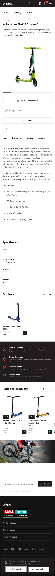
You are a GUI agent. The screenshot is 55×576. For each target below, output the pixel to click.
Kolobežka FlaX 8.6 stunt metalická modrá (11, 422)
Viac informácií (34, 564)
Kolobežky (17, 13)
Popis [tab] (5, 138)
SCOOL (6, 20)
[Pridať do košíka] (25, 333)
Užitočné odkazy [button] (9, 530)
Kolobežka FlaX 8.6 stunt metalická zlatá (37, 422)
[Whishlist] (40, 3)
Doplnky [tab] (29, 138)
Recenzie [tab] (42, 138)
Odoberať (45, 484)
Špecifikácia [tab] (16, 138)
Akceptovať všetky (39, 569)
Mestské (29, 13)
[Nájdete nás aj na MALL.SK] (26, 513)
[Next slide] (49, 294)
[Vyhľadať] (29, 3)
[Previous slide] (43, 294)
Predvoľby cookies (16, 569)
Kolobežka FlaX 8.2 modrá (12, 327)
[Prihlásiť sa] (35, 3)
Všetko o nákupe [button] (9, 523)
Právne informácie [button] (10, 537)
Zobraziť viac (18, 35)
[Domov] (7, 504)
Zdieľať (29, 120)
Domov (6, 13)
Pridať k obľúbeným (29, 100)
